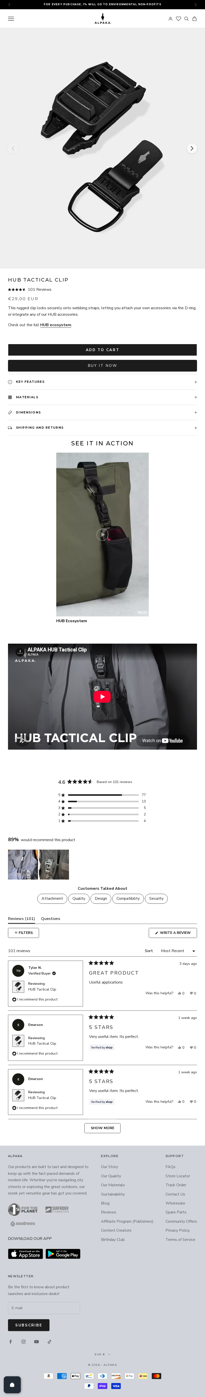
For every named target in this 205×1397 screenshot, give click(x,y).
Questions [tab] (50, 920)
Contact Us (175, 1194)
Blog (105, 1203)
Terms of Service (180, 1239)
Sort (149, 951)
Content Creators (116, 1230)
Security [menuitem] (156, 898)
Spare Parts (176, 1212)
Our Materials (113, 1185)
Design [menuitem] (101, 898)
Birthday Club (113, 1239)
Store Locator (178, 1176)
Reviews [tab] (21, 920)
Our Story (109, 1167)
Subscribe (28, 1325)
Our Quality (111, 1176)
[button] (102, 290)
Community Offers (181, 1221)
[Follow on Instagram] (23, 1341)
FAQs (171, 1167)
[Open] (12, 1384)
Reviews (108, 1212)
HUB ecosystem (55, 325)
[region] (39, 865)
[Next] (192, 148)
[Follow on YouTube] (36, 1341)
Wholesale (175, 1203)
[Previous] (13, 148)
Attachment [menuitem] (52, 898)
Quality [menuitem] (78, 898)
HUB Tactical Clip (42, 989)
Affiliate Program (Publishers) (127, 1221)
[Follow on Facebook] (10, 1341)
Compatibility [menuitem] (128, 898)
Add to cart (103, 349)
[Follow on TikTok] (49, 1341)
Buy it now (103, 365)
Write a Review (178, 934)
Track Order (176, 1185)
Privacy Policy (178, 1230)
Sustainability (113, 1194)
